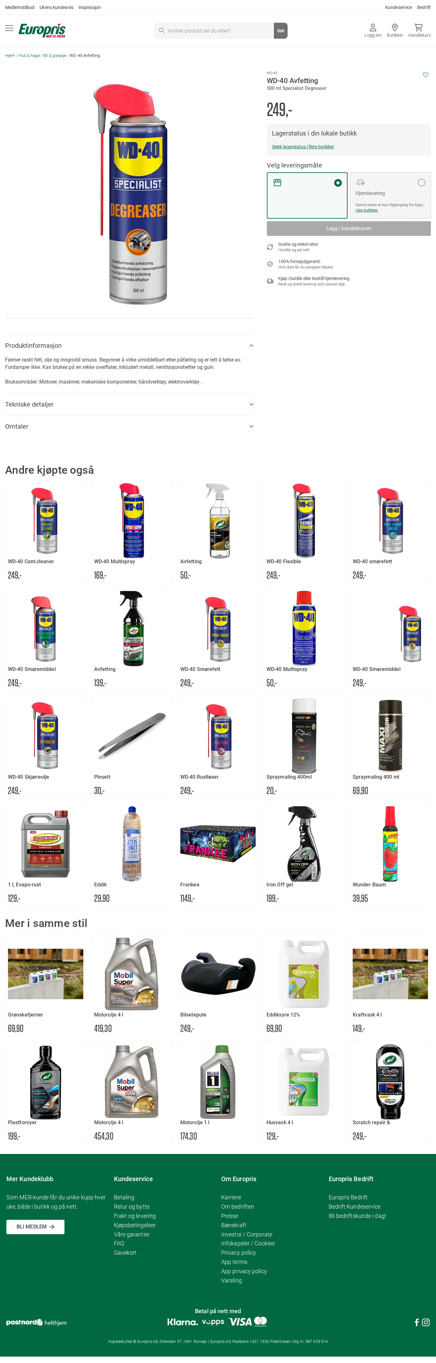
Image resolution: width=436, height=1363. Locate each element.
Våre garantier (132, 1234)
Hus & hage (29, 55)
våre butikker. (367, 210)
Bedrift (424, 7)
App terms (234, 1261)
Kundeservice (398, 7)
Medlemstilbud (19, 7)
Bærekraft (233, 1225)
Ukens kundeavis (56, 7)
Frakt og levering (135, 1215)
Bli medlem (32, 1227)
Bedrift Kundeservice (355, 1206)
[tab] (129, 345)
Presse (229, 1215)
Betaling (124, 1197)
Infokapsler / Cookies (248, 1243)
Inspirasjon (90, 7)
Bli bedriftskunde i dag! (357, 1215)
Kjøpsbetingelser (135, 1225)
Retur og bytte (131, 1206)
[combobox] (220, 31)
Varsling (231, 1280)
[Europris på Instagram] (426, 1323)
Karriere (231, 1197)
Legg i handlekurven (349, 228)
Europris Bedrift (348, 1197)
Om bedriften (237, 1206)
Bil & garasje (54, 55)
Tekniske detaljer (29, 404)
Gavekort (125, 1252)
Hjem (10, 55)
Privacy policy (238, 1252)
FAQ (119, 1243)
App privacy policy (244, 1271)
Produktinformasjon (33, 345)
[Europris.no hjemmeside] (42, 31)
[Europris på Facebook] (417, 1323)
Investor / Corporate (246, 1234)
